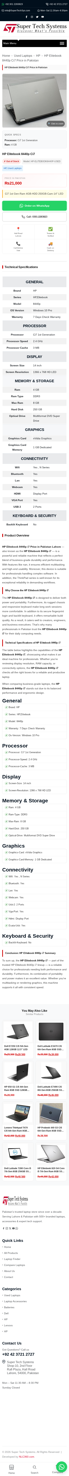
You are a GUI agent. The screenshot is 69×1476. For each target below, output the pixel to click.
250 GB (37, 409)
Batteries (9, 1307)
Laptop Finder (12, 1259)
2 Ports (37, 506)
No (34, 524)
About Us (9, 1271)
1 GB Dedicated (42, 447)
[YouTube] (13, 1228)
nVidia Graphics (42, 438)
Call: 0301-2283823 (36, 216)
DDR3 (36, 396)
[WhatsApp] (16, 1228)
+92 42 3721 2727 (58, 4)
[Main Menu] (62, 43)
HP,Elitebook (40, 297)
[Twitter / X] (10, 1228)
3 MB (36, 347)
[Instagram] (7, 1228)
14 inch (37, 365)
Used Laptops (23, 55)
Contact (8, 1277)
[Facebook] (4, 1228)
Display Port (40, 493)
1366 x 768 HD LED (44, 372)
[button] (59, 1466)
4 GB (36, 389)
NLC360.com (26, 1456)
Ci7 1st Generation (44, 334)
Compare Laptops (14, 1265)
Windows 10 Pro (42, 310)
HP (38, 55)
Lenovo (8, 1325)
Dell (6, 1313)
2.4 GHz (38, 341)
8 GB (36, 402)
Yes (35, 473)
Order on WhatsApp (37, 205)
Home (6, 55)
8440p (36, 303)
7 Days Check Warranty (47, 316)
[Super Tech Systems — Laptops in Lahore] (15, 1204)
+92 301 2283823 (14, 4)
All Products (11, 1253)
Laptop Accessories (15, 1301)
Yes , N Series (41, 467)
